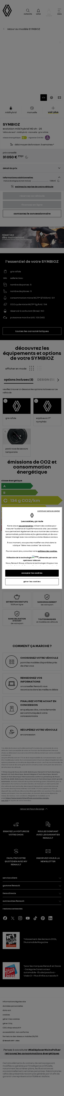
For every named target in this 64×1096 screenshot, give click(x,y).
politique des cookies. (47, 551)
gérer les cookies (32, 581)
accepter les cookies (31, 573)
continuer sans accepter (48, 511)
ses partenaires (26, 526)
